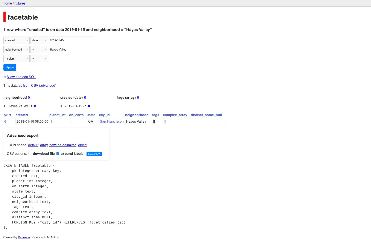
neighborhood (137, 114)
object (82, 144)
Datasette (24, 237)
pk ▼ (8, 114)
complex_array (175, 114)
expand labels (72, 153)
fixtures (20, 3)
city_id (104, 114)
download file (43, 153)
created (22, 114)
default (33, 144)
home (7, 3)
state (91, 114)
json (26, 85)
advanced (47, 85)
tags (155, 114)
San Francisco (111, 121)
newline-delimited (62, 144)
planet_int (57, 114)
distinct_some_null (206, 114)
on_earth (76, 114)
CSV (34, 85)
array (44, 144)
